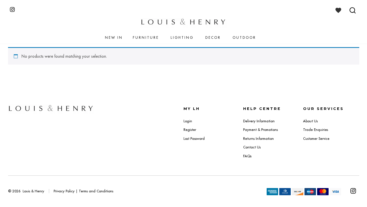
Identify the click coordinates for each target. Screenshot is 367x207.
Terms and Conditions (96, 191)
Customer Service (316, 138)
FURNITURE (146, 37)
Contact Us (252, 147)
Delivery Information (259, 121)
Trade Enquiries (315, 129)
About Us (310, 121)
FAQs (247, 156)
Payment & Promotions (260, 129)
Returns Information (258, 138)
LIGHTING (182, 37)
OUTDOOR (244, 37)
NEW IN (114, 37)
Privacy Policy (64, 191)
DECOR (213, 37)
